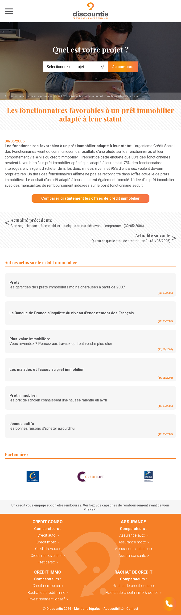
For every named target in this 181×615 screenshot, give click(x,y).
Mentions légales (87, 609)
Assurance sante (132, 555)
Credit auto (46, 535)
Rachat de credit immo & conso (132, 592)
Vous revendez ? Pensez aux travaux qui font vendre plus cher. (61, 341)
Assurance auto (132, 535)
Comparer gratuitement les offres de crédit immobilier (90, 198)
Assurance (133, 522)
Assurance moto (132, 542)
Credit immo (47, 572)
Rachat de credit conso (132, 585)
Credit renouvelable (46, 555)
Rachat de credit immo (47, 592)
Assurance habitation (132, 548)
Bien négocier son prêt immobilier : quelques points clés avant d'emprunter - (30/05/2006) (77, 226)
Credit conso (48, 522)
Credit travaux (46, 548)
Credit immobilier (46, 585)
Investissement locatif (46, 599)
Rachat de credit (133, 572)
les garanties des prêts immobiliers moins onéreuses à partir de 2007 (67, 284)
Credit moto (46, 542)
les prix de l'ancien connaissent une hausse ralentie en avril (58, 397)
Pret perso (46, 562)
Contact (132, 609)
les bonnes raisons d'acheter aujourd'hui (42, 426)
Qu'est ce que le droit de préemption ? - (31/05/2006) (130, 241)
